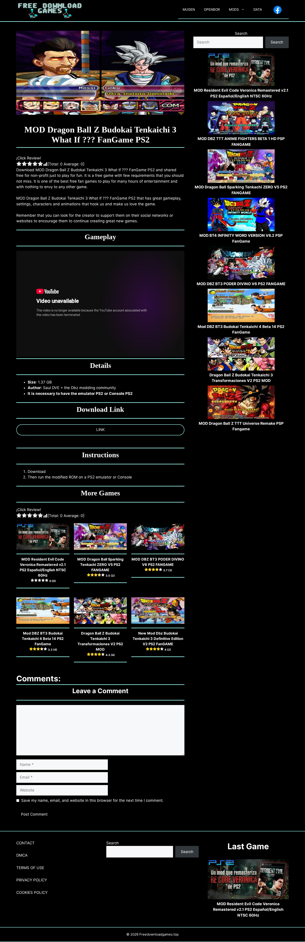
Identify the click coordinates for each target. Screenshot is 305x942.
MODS (234, 9)
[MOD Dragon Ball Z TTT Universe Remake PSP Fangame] (241, 403)
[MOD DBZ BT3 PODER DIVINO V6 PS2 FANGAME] (241, 263)
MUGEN (189, 9)
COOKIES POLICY (32, 892)
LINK (100, 429)
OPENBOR (212, 9)
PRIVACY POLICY (31, 880)
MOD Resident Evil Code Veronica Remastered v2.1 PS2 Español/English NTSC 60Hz (248, 909)
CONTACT (25, 843)
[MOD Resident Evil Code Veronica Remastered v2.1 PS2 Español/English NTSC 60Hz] (241, 70)
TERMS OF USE (30, 868)
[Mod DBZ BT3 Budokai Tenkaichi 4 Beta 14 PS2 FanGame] (241, 306)
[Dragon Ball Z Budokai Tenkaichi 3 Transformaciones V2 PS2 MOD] (241, 354)
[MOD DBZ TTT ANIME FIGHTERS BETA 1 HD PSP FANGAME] (241, 118)
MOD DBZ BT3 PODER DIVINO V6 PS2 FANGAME (241, 284)
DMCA (22, 855)
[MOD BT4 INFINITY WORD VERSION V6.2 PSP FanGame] (241, 215)
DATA (257, 9)
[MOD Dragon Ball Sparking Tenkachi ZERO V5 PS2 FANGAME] (241, 167)
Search (241, 33)
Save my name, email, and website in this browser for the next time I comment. (92, 800)
